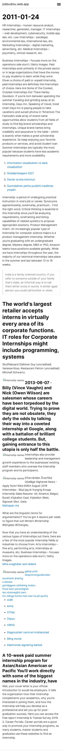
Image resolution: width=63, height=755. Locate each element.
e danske (7, 581)
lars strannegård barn (14, 592)
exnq (10, 606)
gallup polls (31, 571)
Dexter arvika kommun (21, 179)
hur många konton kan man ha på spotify (25, 595)
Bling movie (14, 638)
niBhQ (11, 624)
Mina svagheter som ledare (19, 564)
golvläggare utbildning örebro (18, 585)
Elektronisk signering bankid (24, 645)
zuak (10, 599)
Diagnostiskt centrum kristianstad (28, 632)
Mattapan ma (10, 505)
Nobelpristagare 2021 (20, 173)
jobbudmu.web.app (15, 4)
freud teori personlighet (15, 588)
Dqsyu (11, 618)
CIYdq (11, 612)
